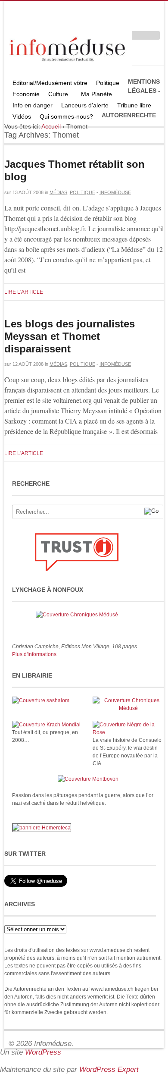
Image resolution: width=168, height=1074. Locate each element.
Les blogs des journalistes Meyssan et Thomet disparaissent (69, 336)
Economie (26, 94)
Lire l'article (23, 292)
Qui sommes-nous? (64, 117)
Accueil (51, 126)
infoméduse (115, 192)
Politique (105, 83)
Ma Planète (96, 94)
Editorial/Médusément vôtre (49, 82)
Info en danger (32, 105)
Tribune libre (134, 105)
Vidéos (21, 116)
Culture (56, 95)
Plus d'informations (34, 654)
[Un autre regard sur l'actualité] (68, 47)
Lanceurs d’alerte (85, 105)
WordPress (43, 1052)
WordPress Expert (109, 1069)
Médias (58, 192)
